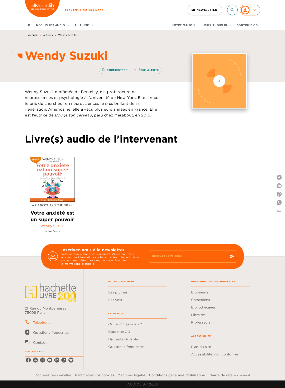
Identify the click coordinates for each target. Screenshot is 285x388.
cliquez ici (88, 263)
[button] (204, 10)
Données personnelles (53, 375)
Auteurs (48, 35)
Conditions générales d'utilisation (177, 375)
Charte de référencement (229, 375)
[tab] (29, 25)
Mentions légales (131, 375)
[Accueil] (42, 10)
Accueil (33, 35)
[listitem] (28, 360)
